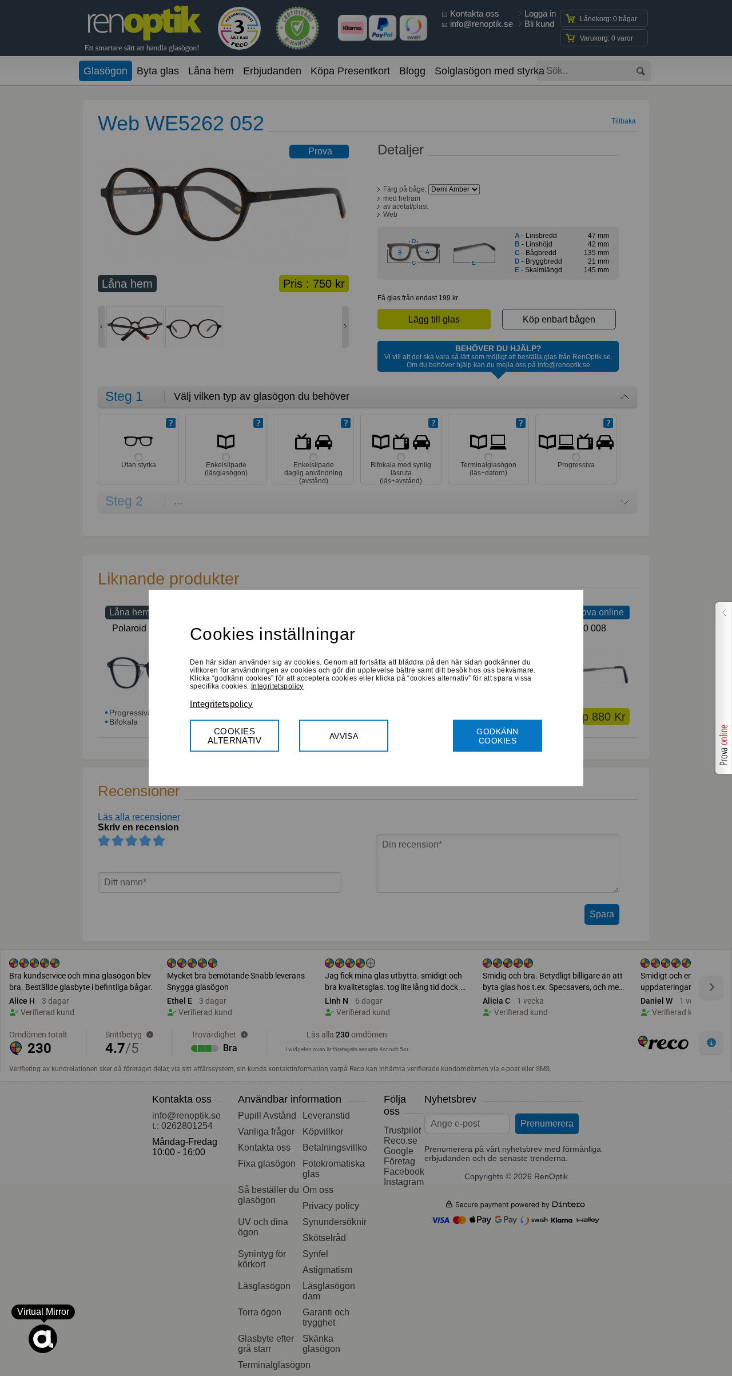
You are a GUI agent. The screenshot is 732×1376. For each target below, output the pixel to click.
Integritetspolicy (277, 686)
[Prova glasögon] (722, 688)
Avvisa (344, 735)
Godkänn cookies (497, 735)
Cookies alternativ (235, 735)
